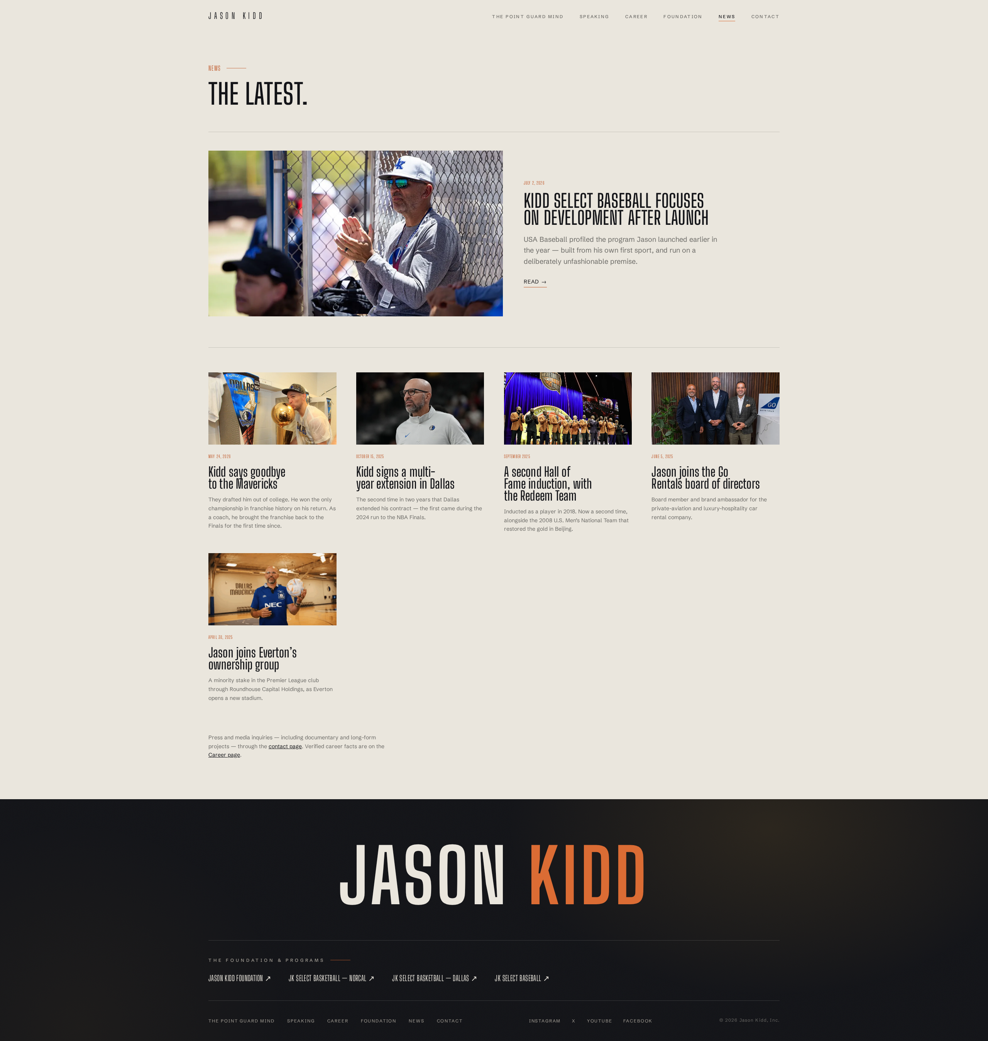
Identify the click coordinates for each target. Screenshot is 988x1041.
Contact (765, 16)
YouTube (599, 1021)
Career (636, 16)
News (727, 16)
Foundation (682, 16)
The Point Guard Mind (527, 16)
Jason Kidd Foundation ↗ (239, 978)
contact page (285, 746)
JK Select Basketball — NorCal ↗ (332, 978)
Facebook (638, 1021)
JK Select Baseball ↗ (522, 978)
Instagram (545, 1021)
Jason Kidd (236, 16)
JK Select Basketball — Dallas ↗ (434, 978)
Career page (224, 754)
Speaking (594, 16)
